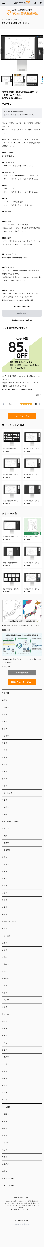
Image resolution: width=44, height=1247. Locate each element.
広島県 (4, 1050)
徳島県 (4, 1071)
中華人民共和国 (8, 1186)
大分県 (4, 1150)
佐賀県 (4, 1121)
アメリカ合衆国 (8, 1178)
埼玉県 (4, 786)
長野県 (4, 900)
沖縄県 (4, 1171)
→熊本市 (5, 1143)
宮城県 (4, 729)
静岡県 (4, 914)
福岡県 (4, 1100)
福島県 (4, 757)
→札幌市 (5, 707)
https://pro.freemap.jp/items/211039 (17, 389)
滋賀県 (4, 950)
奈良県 (4, 1007)
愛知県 (4, 929)
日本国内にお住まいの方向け (22, 320)
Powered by (19, 1224)
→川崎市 (5, 843)
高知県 (4, 1093)
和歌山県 (5, 1014)
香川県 (4, 1078)
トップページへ (22, 416)
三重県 (4, 943)
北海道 (4, 700)
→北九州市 (6, 1107)
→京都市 (5, 964)
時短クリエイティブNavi (22, 682)
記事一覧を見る (22, 672)
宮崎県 (4, 1157)
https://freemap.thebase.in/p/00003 (17, 300)
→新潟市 (5, 864)
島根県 (4, 1029)
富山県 (4, 871)
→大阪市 (5, 979)
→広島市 (5, 1057)
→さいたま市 (7, 793)
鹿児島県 (5, 1164)
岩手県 (4, 722)
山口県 (4, 1064)
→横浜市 (5, 836)
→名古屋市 (6, 936)
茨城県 (4, 764)
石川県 (4, 879)
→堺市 (4, 986)
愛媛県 (4, 1086)
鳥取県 (4, 1021)
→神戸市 (5, 1000)
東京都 (4, 814)
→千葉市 (5, 807)
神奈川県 (5, 829)
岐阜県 (4, 907)
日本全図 (5, 693)
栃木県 (4, 772)
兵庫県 (4, 993)
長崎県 (4, 1128)
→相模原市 (6, 850)
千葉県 (4, 800)
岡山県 (4, 1036)
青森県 (4, 714)
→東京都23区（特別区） (11, 822)
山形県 (4, 750)
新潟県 (4, 857)
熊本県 (4, 1136)
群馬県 (4, 779)
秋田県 (4, 743)
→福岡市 (5, 1114)
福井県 (4, 886)
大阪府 (4, 971)
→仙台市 (5, 736)
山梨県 (4, 893)
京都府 (4, 957)
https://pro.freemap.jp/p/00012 (15, 257)
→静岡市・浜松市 (9, 921)
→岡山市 (5, 1043)
